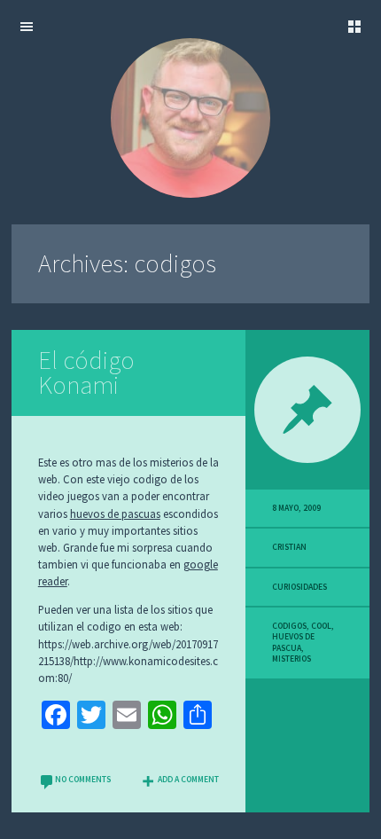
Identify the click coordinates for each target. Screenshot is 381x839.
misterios (291, 659)
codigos (289, 626)
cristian (289, 547)
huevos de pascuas (115, 513)
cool (321, 626)
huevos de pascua (293, 642)
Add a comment (188, 779)
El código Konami (86, 373)
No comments (83, 779)
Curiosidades (299, 587)
